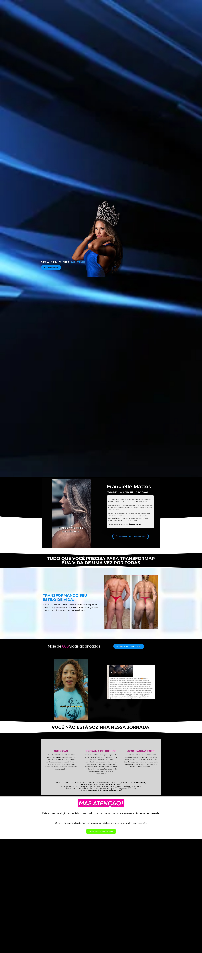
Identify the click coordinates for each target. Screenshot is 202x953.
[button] (109, 602)
